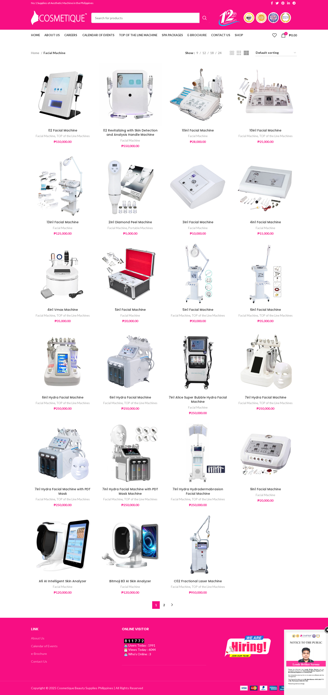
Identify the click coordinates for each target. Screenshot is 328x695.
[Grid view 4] (246, 53)
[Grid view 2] (232, 53)
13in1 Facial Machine (63, 222)
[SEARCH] (204, 18)
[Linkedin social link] (288, 3)
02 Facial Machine (62, 130)
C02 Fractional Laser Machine (198, 581)
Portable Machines (140, 228)
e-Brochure (39, 653)
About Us (37, 638)
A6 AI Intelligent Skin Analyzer (62, 581)
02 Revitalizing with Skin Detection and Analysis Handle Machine (130, 132)
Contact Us (39, 661)
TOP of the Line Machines (73, 136)
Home (35, 53)
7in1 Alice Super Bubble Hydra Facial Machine (198, 399)
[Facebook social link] (272, 3)
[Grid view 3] (239, 53)
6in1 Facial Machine (265, 309)
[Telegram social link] (294, 3)
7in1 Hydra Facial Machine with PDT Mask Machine (130, 491)
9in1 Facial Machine (265, 489)
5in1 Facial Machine (130, 309)
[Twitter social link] (277, 3)
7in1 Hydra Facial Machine (265, 397)
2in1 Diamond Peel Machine (130, 222)
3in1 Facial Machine (198, 222)
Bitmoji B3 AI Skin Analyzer (130, 581)
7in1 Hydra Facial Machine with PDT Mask (63, 491)
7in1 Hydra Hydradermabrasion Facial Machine (197, 491)
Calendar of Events (44, 646)
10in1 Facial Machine (198, 130)
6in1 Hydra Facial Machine (62, 397)
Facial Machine (45, 136)
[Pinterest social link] (283, 3)
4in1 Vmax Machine (62, 309)
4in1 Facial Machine (265, 222)
